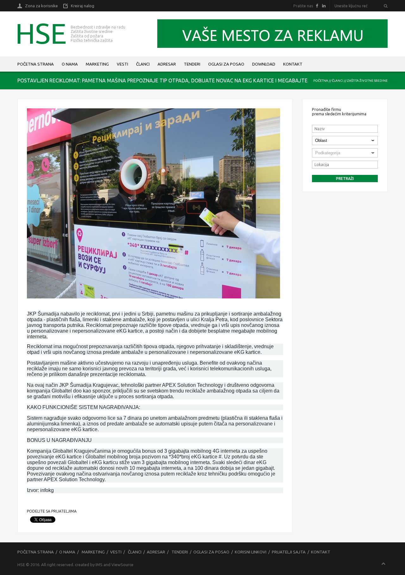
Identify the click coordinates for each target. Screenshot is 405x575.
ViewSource (122, 564)
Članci (143, 64)
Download (263, 64)
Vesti (122, 64)
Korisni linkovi (250, 552)
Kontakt (292, 64)
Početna (320, 80)
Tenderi (192, 64)
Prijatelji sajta (289, 552)
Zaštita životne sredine (367, 80)
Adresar (167, 64)
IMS (99, 564)
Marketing (97, 64)
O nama (70, 64)
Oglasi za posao (226, 64)
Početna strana (35, 64)
